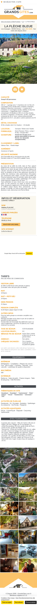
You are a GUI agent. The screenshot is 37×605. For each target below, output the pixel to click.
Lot (23, 21)
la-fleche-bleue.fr (6, 231)
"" (4, 393)
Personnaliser (31, 602)
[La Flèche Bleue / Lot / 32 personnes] (18, 83)
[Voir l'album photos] (15, 92)
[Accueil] (18, 9)
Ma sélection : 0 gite (12, 2)
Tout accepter (7, 602)
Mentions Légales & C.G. (18, 595)
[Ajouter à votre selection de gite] (22, 92)
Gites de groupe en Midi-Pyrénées (10, 21)
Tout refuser (19, 602)
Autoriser (29, 253)
